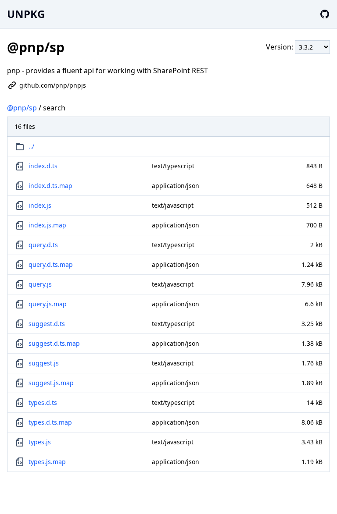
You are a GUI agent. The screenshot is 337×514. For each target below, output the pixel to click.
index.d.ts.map (50, 185)
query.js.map (48, 304)
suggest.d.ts (47, 323)
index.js (40, 205)
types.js (40, 442)
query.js (40, 284)
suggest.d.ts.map (54, 343)
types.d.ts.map (50, 422)
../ (31, 146)
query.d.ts (43, 245)
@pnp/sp (22, 108)
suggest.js (44, 363)
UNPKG (26, 14)
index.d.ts (43, 166)
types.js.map (47, 461)
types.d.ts (43, 402)
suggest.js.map (51, 383)
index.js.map (47, 225)
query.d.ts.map (51, 264)
